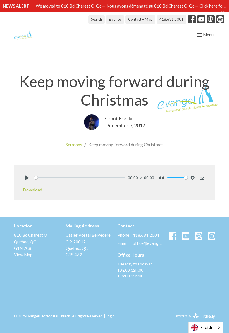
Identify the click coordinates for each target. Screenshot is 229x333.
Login (110, 316)
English (206, 327)
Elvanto (115, 19)
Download (32, 189)
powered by (192, 320)
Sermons (74, 144)
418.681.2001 (171, 19)
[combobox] (205, 327)
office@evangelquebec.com (148, 243)
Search (96, 19)
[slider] (79, 177)
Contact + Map (140, 19)
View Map (23, 254)
